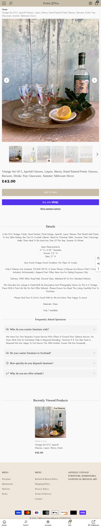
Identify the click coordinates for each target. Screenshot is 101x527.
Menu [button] (5, 472)
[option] (50, 80)
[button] (11, 3)
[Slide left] (6, 80)
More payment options (50, 208)
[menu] (4, 3)
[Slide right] (94, 80)
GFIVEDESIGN (65, 518)
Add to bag (50, 192)
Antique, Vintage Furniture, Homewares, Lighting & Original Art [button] (82, 475)
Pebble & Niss (41, 441)
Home (4, 9)
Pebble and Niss (43, 518)
